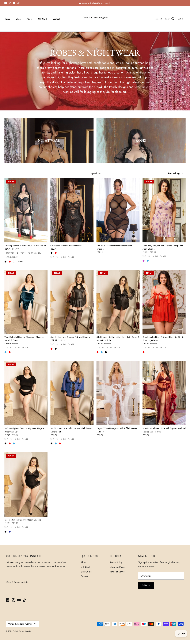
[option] (49, 140)
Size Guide (86, 571)
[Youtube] (14, 3)
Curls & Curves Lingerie (21, 631)
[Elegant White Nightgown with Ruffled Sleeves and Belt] (118, 393)
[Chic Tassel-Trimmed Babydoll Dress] (72, 210)
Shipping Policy (117, 567)
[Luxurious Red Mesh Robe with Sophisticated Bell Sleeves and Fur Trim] (164, 393)
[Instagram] (10, 3)
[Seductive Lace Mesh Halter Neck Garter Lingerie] (118, 210)
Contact (56, 18)
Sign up (146, 585)
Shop (18, 18)
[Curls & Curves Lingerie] (95, 19)
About (29, 18)
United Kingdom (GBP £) (20, 623)
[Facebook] (5, 3)
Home (7, 18)
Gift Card (42, 18)
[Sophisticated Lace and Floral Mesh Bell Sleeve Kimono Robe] (72, 393)
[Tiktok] (18, 3)
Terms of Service (118, 571)
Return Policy (116, 562)
